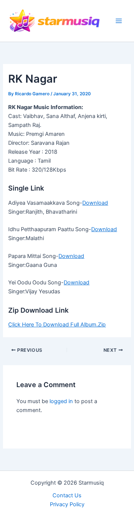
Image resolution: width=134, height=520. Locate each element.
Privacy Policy (67, 504)
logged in (61, 401)
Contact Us (67, 495)
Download (95, 203)
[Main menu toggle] (119, 21)
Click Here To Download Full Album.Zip (57, 324)
